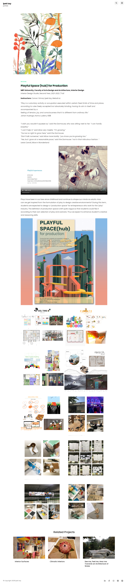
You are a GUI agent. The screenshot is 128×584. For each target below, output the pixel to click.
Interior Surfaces (22, 561)
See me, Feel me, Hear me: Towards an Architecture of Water (96, 563)
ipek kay (7, 3)
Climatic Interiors (57, 561)
